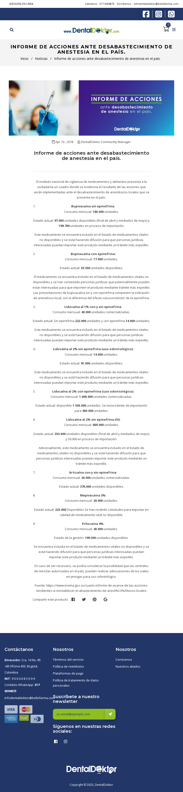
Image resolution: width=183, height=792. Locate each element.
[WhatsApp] (171, 13)
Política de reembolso (68, 666)
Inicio (24, 58)
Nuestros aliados (128, 666)
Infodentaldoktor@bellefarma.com (30, 698)
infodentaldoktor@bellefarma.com (156, 3)
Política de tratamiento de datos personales (76, 683)
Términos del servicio (68, 659)
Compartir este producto (50, 599)
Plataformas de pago (68, 673)
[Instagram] (160, 14)
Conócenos (124, 659)
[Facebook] (147, 13)
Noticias (41, 58)
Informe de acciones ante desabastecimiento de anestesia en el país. (91, 155)
